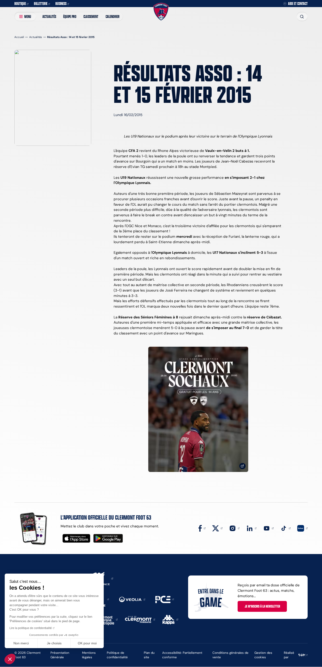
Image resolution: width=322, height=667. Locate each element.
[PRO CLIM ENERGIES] (164, 599)
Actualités (49, 16)
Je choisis (54, 643)
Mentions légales (89, 655)
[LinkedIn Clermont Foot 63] (251, 528)
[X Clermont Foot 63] (217, 528)
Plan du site (149, 655)
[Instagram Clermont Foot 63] (234, 528)
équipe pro (69, 16)
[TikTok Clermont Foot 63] (285, 528)
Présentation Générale (59, 655)
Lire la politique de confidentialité (30, 628)
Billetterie (40, 3)
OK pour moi (87, 643)
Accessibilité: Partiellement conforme (182, 655)
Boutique (20, 3)
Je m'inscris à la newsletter (262, 606)
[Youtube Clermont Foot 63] (268, 528)
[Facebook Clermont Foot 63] (202, 528)
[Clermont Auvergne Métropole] (107, 619)
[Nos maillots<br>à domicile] (198, 409)
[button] (10, 659)
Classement (90, 16)
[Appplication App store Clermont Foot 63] (76, 538)
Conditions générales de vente (230, 655)
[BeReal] (302, 528)
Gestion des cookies (263, 655)
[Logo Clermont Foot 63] (161, 11)
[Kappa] (170, 619)
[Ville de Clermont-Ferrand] (140, 619)
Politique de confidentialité (117, 655)
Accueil (19, 37)
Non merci (21, 643)
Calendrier (113, 16)
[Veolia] (132, 599)
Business (60, 3)
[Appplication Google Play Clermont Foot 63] (108, 538)
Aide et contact (298, 3)
